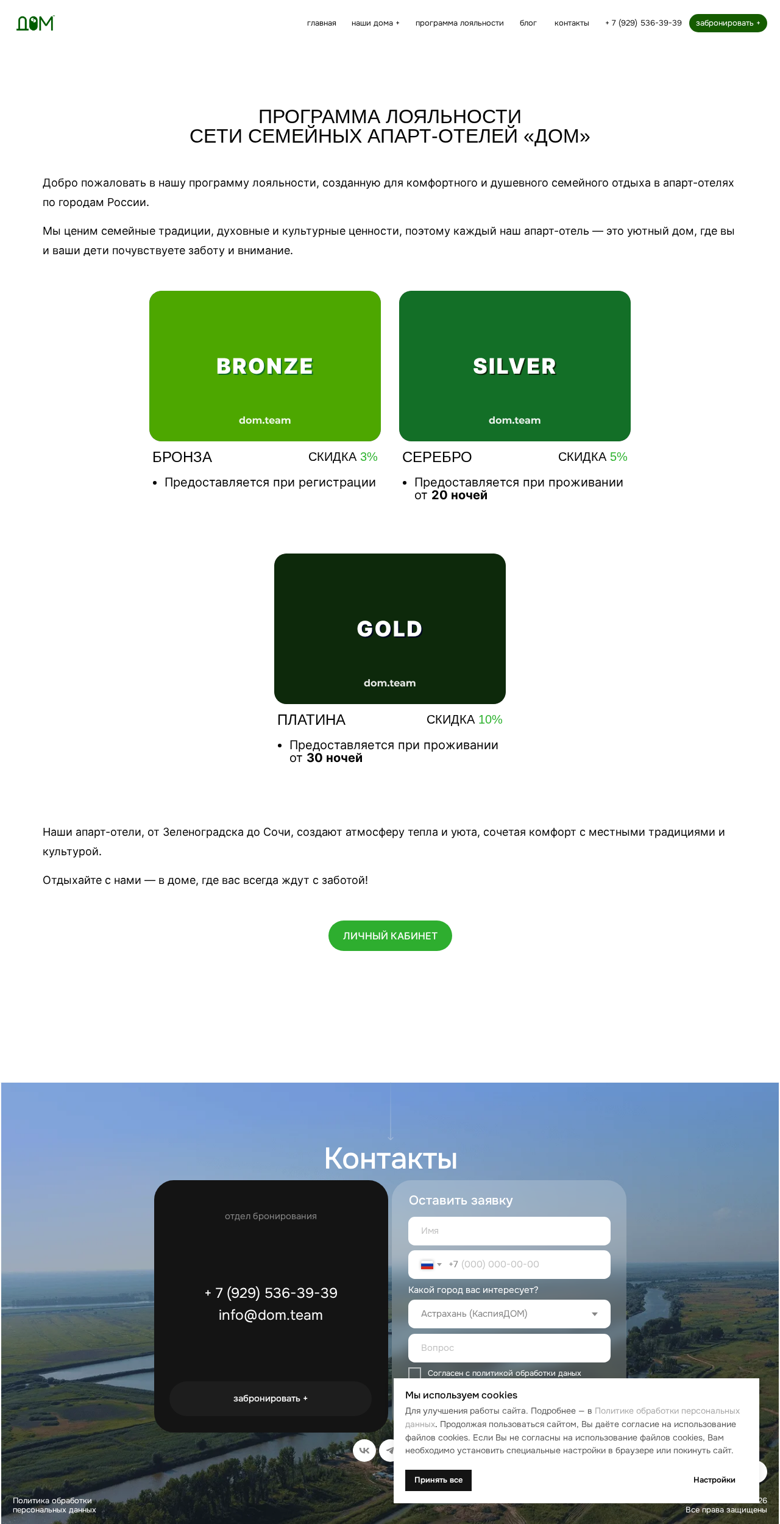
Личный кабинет (390, 936)
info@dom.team (271, 1315)
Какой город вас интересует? (473, 1290)
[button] (376, 23)
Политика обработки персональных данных (54, 1505)
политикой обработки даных (526, 1373)
